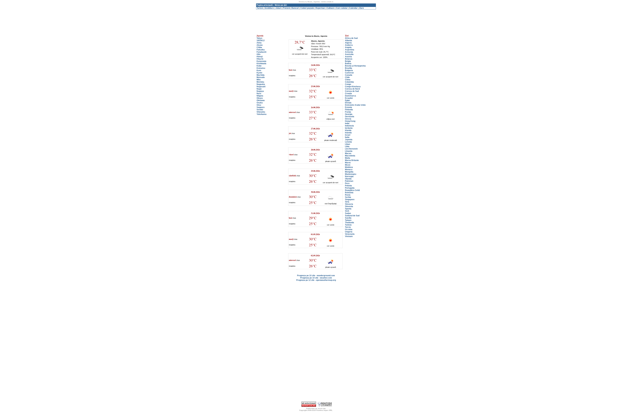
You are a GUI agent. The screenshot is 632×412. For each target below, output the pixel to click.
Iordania (349, 128)
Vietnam (349, 236)
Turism (260, 8)
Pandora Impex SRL (324, 410)
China (347, 80)
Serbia (348, 197)
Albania (348, 40)
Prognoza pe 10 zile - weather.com (316, 278)
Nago (259, 89)
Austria (348, 56)
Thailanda (349, 222)
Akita (259, 43)
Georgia (348, 114)
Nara (259, 93)
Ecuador (349, 98)
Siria (347, 202)
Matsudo (261, 77)
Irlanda (348, 130)
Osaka (260, 103)
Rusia (347, 195)
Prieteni (286, 8)
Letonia (348, 142)
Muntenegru (350, 174)
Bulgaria (349, 70)
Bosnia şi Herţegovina (355, 66)
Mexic (348, 165)
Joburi (278, 8)
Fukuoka (261, 50)
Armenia (349, 52)
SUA (347, 211)
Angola (348, 47)
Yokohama (261, 114)
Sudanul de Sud (352, 215)
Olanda (348, 179)
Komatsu (261, 68)
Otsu (259, 105)
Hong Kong (350, 121)
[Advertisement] (316, 10)
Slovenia (349, 206)
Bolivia (348, 63)
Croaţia (348, 93)
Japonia (348, 139)
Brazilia (348, 68)
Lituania (348, 151)
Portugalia (350, 188)
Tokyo (259, 38)
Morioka (260, 82)
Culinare (330, 8)
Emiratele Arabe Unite (355, 105)
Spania (348, 209)
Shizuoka (261, 112)
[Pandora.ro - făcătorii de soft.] (325, 406)
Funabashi (261, 52)
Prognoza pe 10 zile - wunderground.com (316, 275)
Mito (259, 80)
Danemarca (350, 96)
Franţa (348, 112)
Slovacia (349, 204)
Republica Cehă (352, 190)
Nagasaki (261, 86)
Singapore (350, 199)
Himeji (260, 56)
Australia (349, 54)
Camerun (349, 73)
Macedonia (350, 156)
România (349, 192)
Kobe (259, 66)
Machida (260, 75)
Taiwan (348, 220)
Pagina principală (265, 5)
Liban (347, 144)
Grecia (348, 119)
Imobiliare (269, 8)
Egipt (347, 100)
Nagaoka (261, 84)
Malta (347, 158)
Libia (347, 146)
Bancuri (295, 8)
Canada (348, 75)
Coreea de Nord (352, 89)
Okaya (260, 98)
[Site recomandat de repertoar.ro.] (309, 406)
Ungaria (348, 232)
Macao (348, 153)
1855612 (261, 40)
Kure (259, 70)
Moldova (349, 167)
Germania (349, 116)
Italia (347, 137)
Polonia (348, 186)
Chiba (259, 47)
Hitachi (260, 59)
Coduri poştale (307, 8)
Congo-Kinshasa (353, 86)
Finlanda (349, 109)
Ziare (361, 8)
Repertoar (320, 8)
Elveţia (348, 103)
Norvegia (349, 176)
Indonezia (349, 126)
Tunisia (348, 225)
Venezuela (350, 234)
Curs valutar (342, 8)
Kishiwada (261, 63)
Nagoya (260, 91)
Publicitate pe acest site (316, 408)
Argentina (349, 50)
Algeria (348, 43)
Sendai (260, 109)
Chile (347, 77)
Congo (348, 84)
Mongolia (349, 172)
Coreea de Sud (352, 91)
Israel (347, 135)
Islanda (348, 133)
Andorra (349, 45)
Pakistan (349, 181)
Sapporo (260, 107)
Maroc (348, 162)
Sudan (348, 213)
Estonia (348, 107)
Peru (347, 183)
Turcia (348, 227)
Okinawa (261, 100)
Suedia (348, 218)
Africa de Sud (351, 38)
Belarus (348, 59)
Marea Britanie (352, 160)
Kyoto (259, 73)
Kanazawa (261, 61)
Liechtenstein (351, 149)
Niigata (260, 96)
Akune (260, 45)
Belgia (348, 61)
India (347, 123)
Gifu (258, 54)
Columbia (349, 82)
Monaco (348, 169)
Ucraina (348, 229)
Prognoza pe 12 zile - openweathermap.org (316, 280)
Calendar (353, 8)
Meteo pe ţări (281, 5)
